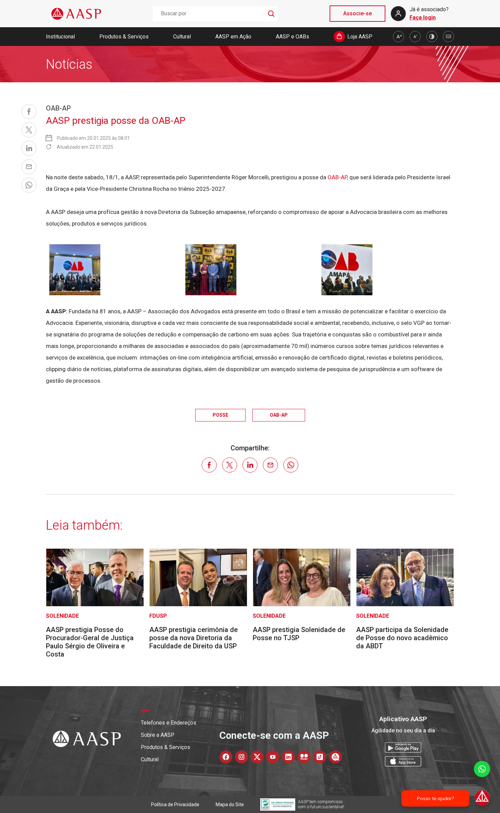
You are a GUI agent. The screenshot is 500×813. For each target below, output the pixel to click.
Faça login (423, 17)
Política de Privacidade (175, 804)
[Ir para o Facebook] (226, 757)
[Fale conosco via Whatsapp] (482, 784)
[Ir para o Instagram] (241, 757)
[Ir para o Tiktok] (319, 757)
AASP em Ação (233, 36)
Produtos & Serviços (124, 36)
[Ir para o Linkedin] (288, 757)
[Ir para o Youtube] (273, 757)
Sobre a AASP (157, 735)
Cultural (182, 36)
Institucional (60, 36)
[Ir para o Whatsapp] (335, 757)
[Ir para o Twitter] (257, 757)
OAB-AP (337, 177)
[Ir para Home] (76, 14)
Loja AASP (359, 36)
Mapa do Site (230, 804)
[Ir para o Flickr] (304, 757)
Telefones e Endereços (168, 722)
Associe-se (357, 13)
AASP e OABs (292, 36)
